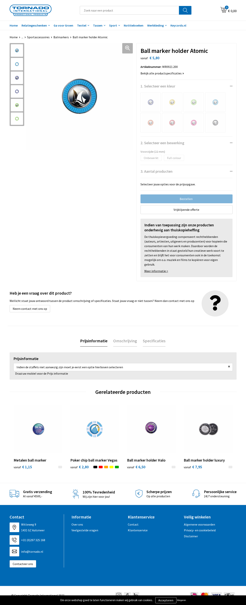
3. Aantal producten (156, 171)
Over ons (77, 524)
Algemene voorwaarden (199, 524)
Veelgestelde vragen (84, 530)
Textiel (81, 25)
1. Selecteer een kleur (157, 86)
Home (14, 25)
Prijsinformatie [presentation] (93, 340)
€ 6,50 (136, 466)
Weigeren (181, 600)
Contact (133, 524)
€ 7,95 (193, 466)
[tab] (93, 341)
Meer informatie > (156, 271)
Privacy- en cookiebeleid (200, 530)
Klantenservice (138, 530)
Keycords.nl (178, 25)
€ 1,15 (23, 466)
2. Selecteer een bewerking (162, 142)
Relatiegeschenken (34, 25)
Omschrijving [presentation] (125, 340)
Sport (113, 25)
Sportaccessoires (38, 37)
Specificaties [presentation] (154, 340)
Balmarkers (61, 37)
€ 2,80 (79, 466)
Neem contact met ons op (30, 309)
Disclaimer (191, 536)
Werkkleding (155, 25)
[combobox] (129, 10)
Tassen (97, 25)
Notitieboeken (133, 25)
